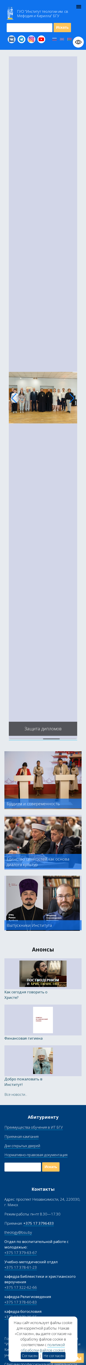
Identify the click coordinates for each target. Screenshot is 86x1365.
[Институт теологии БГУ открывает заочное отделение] (43, 737)
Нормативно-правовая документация (35, 1154)
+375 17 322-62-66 (20, 1287)
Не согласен (53, 1355)
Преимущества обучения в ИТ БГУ (33, 1127)
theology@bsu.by (18, 1232)
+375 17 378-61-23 (20, 1267)
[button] (14, 398)
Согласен (29, 1355)
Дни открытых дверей (22, 1145)
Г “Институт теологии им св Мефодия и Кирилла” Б (43, 13)
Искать (62, 27)
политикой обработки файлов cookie (43, 1347)
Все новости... (15, 1094)
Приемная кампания (21, 1136)
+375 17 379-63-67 (20, 1252)
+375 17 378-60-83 (20, 1302)
